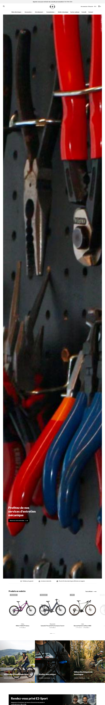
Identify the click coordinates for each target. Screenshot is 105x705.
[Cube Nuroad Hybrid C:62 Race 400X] (82, 608)
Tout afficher (89, 591)
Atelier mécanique (63, 12)
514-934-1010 (68, 1)
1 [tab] (49, 574)
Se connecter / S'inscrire (87, 6)
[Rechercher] (4, 6)
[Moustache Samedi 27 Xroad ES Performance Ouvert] (52, 608)
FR (95, 6)
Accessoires (28, 12)
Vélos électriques (16, 12)
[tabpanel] (52, 297)
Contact (90, 12)
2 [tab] (53, 574)
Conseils (83, 12)
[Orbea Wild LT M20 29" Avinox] (22, 608)
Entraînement (39, 12)
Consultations (50, 12)
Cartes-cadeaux (74, 12)
